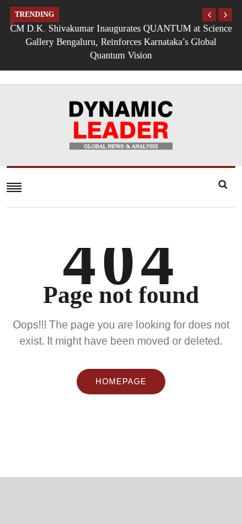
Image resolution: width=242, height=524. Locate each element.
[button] (209, 14)
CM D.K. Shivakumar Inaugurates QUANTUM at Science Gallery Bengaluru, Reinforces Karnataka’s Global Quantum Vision (121, 42)
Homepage (121, 381)
